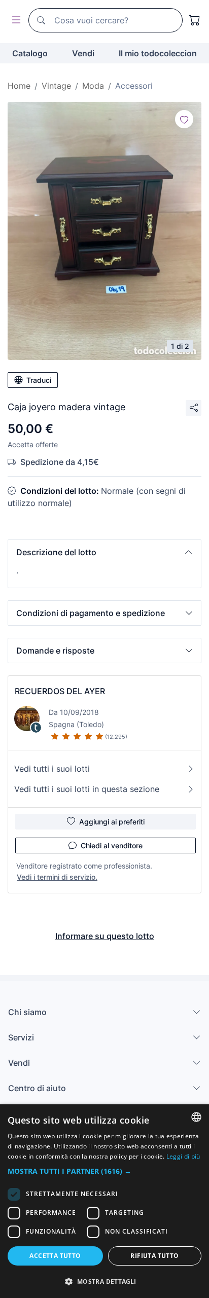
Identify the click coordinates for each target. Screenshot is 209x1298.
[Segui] (184, 119)
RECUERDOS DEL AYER (60, 691)
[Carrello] (195, 20)
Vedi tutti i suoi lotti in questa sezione (86, 789)
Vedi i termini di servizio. (57, 877)
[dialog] (104, 1201)
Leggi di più (183, 1156)
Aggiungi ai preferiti (112, 821)
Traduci (38, 380)
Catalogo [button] (30, 53)
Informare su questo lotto (104, 936)
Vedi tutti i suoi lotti (52, 769)
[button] (104, 552)
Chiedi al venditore (112, 845)
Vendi (83, 53)
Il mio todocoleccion (158, 53)
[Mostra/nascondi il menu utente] (14, 20)
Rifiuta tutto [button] (154, 1255)
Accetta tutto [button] (55, 1255)
